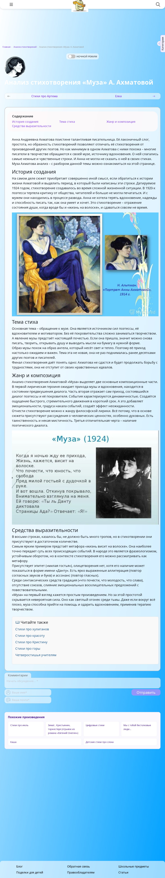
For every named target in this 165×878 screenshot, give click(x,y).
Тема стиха (67, 122)
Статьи (123, 872)
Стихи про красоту (30, 635)
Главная (6, 46)
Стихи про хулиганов (32, 629)
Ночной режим (87, 56)
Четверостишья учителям (35, 655)
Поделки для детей (29, 872)
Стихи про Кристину (31, 642)
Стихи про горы (27, 648)
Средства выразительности (31, 126)
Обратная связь (78, 866)
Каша (13, 742)
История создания (25, 122)
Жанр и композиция (121, 122)
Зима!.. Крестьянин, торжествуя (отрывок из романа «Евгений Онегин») (63, 729)
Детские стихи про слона (100, 742)
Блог (19, 866)
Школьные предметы (133, 866)
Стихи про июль (19, 725)
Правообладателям (80, 872)
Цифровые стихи (95, 725)
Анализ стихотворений (25, 46)
